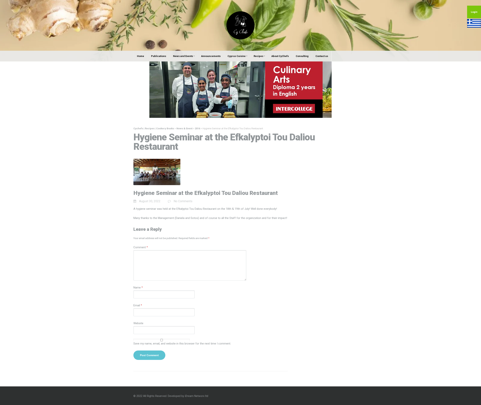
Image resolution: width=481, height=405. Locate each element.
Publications (158, 56)
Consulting (302, 56)
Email (137, 305)
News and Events (183, 56)
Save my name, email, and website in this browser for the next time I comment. (182, 343)
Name (138, 287)
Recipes (258, 56)
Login (474, 12)
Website (138, 323)
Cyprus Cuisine (237, 56)
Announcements (211, 56)
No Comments (183, 201)
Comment (140, 247)
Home (140, 56)
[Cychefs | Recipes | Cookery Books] (240, 25)
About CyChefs (280, 56)
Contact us (321, 56)
